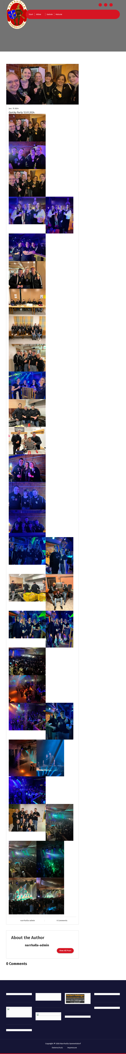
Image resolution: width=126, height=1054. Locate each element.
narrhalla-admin (27, 920)
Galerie (50, 14)
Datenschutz (57, 1048)
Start (31, 14)
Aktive (38, 14)
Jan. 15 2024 (14, 108)
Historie (59, 14)
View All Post (65, 950)
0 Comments (62, 920)
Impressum (72, 1048)
